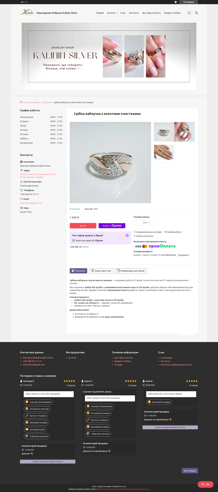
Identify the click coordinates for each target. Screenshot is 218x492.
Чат (208, 484)
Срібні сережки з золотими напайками (103, 398)
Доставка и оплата (151, 13)
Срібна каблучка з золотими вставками (165, 394)
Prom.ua (122, 486)
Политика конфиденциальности (176, 365)
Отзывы (119, 365)
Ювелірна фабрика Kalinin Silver (38, 358)
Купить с (107, 226)
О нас (123, 13)
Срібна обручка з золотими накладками (42, 394)
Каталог (111, 13)
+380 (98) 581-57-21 (32, 361)
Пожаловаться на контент (108, 489)
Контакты (134, 13)
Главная (100, 13)
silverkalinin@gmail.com (31, 203)
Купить (83, 226)
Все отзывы (190, 471)
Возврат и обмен (172, 13)
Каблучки (47, 102)
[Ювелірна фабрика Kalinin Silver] (27, 13)
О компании (166, 358)
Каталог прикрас (32, 102)
